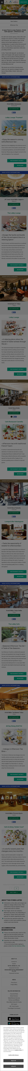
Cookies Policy (18, 1050)
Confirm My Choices (13, 1055)
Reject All (13, 1060)
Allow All (13, 1066)
